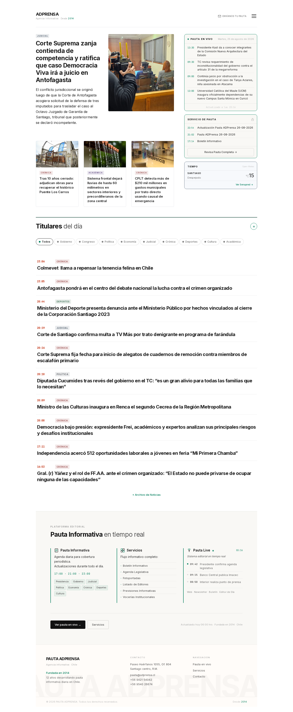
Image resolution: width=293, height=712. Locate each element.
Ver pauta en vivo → (68, 624)
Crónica (170, 241)
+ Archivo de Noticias (146, 494)
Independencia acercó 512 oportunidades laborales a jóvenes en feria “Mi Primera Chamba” (137, 453)
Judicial (151, 241)
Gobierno (66, 241)
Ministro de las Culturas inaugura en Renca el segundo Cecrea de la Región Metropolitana (134, 407)
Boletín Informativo (209, 141)
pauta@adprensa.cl (142, 675)
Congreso (88, 241)
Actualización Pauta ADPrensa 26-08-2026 (225, 127)
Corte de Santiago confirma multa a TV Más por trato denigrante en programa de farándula (136, 334)
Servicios (98, 624)
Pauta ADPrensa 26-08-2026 (216, 134)
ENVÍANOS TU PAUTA (234, 16)
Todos (46, 241)
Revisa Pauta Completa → (220, 152)
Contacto (199, 676)
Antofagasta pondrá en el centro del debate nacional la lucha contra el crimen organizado (134, 288)
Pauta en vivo (202, 664)
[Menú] (254, 16)
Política (109, 241)
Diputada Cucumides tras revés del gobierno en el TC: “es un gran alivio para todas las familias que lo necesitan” (144, 384)
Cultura (211, 241)
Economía (130, 241)
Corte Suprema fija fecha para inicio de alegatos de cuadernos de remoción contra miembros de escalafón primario (142, 357)
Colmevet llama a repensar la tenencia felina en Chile (95, 268)
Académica (233, 241)
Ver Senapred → (244, 184)
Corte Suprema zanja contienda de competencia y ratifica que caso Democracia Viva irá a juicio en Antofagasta (68, 62)
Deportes (191, 241)
